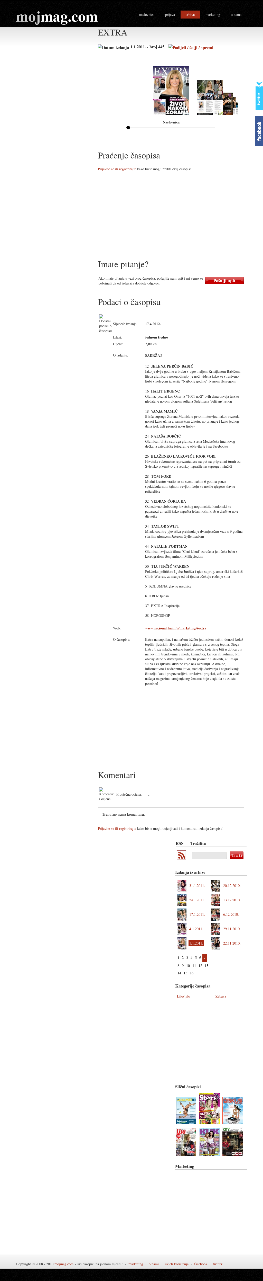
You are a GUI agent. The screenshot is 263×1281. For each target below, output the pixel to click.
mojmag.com (63, 1263)
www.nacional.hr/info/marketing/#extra (175, 628)
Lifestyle (183, 996)
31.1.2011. (197, 885)
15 (185, 973)
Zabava (220, 996)
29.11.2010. (232, 928)
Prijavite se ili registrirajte (117, 168)
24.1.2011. (197, 899)
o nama (236, 14)
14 (179, 973)
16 (191, 973)
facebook (200, 1263)
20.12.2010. (232, 885)
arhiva (190, 14)
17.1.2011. (197, 914)
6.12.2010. (231, 914)
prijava (170, 14)
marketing (212, 14)
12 (200, 965)
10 (188, 965)
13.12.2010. (232, 899)
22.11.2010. (232, 943)
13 (206, 965)
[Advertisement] (180, 217)
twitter (217, 1263)
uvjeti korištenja (177, 1263)
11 (194, 965)
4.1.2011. (196, 928)
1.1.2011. (196, 943)
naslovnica (146, 14)
